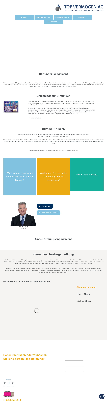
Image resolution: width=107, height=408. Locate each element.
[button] (61, 118)
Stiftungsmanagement (73, 358)
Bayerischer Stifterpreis (73, 370)
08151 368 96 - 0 (13, 399)
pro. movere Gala (34, 268)
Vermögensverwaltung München (73, 364)
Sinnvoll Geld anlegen (73, 354)
